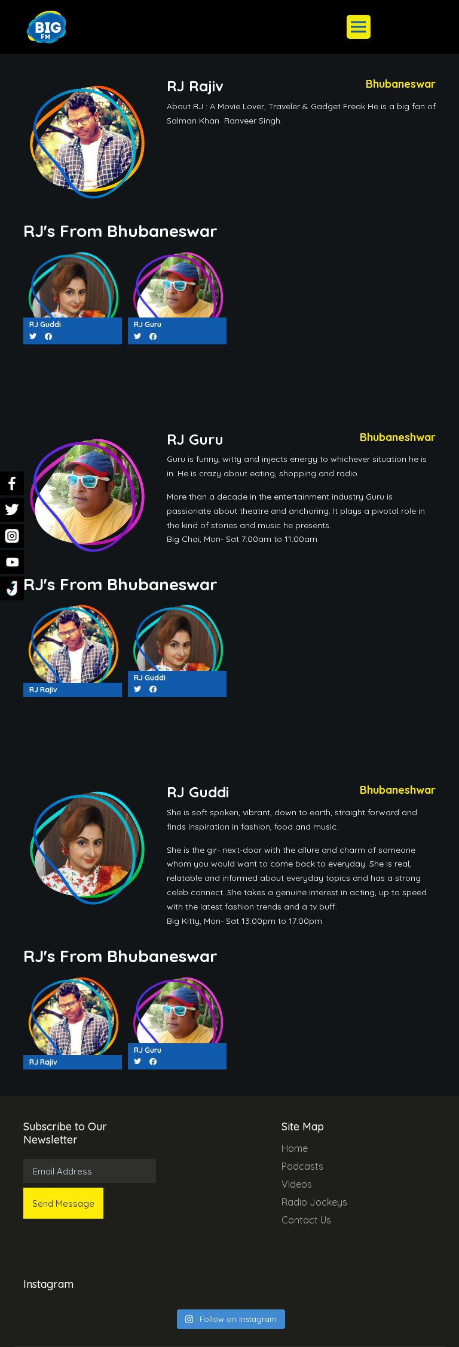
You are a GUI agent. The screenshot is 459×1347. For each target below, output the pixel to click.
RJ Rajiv (43, 689)
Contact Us (306, 1220)
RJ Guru (147, 324)
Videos (296, 1184)
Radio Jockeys (314, 1202)
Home (294, 1148)
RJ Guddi (45, 324)
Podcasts (302, 1166)
